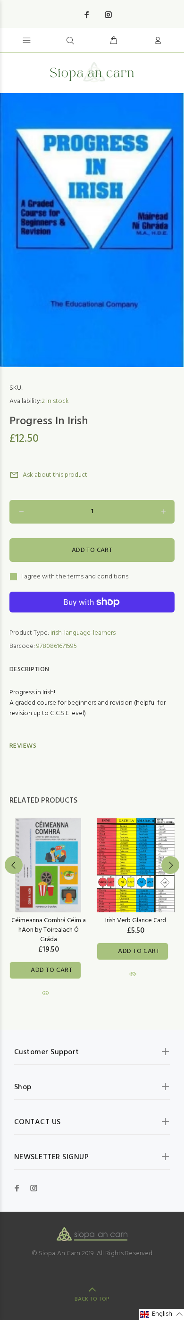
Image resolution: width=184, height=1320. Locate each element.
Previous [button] (14, 865)
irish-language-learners (83, 633)
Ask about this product (55, 475)
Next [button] (170, 865)
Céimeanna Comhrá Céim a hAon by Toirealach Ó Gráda (48, 930)
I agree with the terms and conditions (74, 577)
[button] (161, 1314)
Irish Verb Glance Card (135, 920)
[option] (92, 230)
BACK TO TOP (92, 1299)
